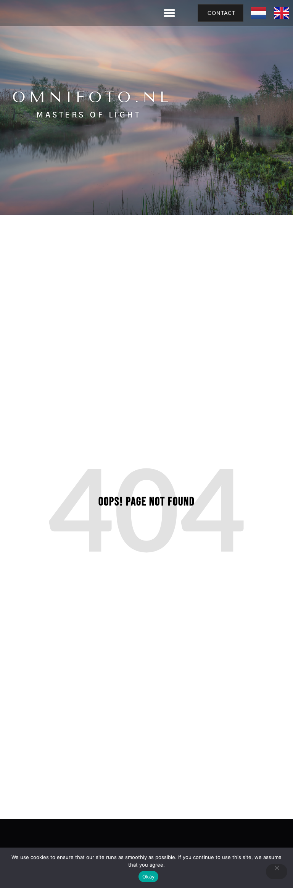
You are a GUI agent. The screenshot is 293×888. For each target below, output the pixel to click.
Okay (148, 877)
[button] (169, 13)
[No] (276, 871)
